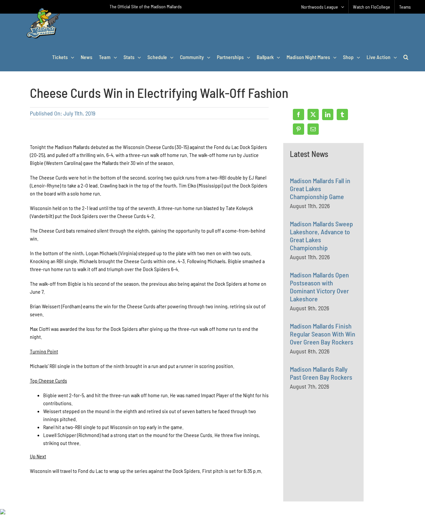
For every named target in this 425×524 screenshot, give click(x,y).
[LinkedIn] (327, 114)
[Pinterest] (298, 129)
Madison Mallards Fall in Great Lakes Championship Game (320, 188)
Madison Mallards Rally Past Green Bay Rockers (321, 373)
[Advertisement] (339, 459)
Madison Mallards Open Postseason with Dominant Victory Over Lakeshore (319, 287)
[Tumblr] (342, 114)
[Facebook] (298, 114)
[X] (313, 114)
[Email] (313, 129)
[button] (405, 57)
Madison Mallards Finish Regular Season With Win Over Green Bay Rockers (322, 334)
